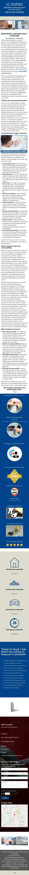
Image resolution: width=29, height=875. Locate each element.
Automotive (24, 861)
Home (3, 861)
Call (15, 872)
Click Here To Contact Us (14, 486)
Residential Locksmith (14, 506)
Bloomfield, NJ (10, 38)
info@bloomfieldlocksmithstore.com (11, 755)
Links (26, 864)
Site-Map (21, 864)
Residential (9, 861)
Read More (14, 573)
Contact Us (21, 863)
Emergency (8, 863)
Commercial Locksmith (14, 523)
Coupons (14, 863)
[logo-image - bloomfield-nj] (14, 816)
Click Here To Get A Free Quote (14, 467)
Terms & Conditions (7, 864)
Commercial (16, 861)
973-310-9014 (18, 12)
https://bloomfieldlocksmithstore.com (14, 857)
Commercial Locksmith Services (14, 395)
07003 (14, 392)
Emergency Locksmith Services (15, 443)
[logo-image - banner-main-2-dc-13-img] (14, 24)
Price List (15, 864)
